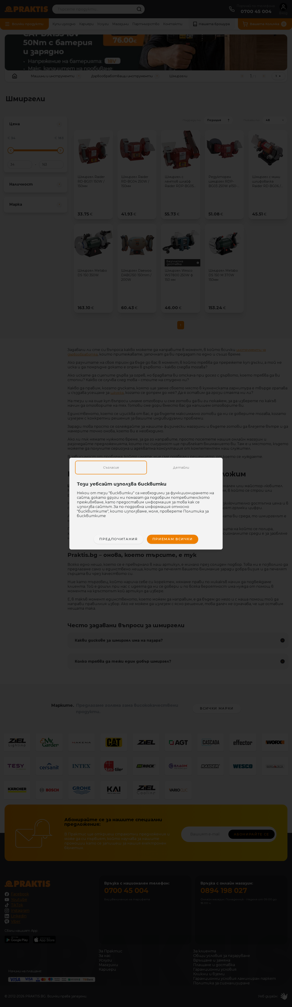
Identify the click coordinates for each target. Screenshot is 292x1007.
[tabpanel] (146, 502)
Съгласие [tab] (111, 467)
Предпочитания (118, 539)
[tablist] (146, 467)
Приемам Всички (172, 539)
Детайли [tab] (181, 467)
